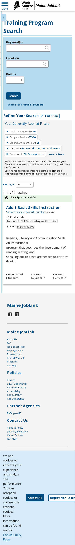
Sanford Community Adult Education (25, 212)
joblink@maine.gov (17, 431)
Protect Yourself (16, 358)
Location (12, 58)
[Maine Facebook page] (10, 314)
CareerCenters (15, 435)
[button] (4, 5)
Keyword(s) (14, 42)
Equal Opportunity (17, 383)
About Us (12, 339)
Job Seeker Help (16, 346)
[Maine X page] (17, 314)
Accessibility (13, 391)
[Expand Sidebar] (3, 17)
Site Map (12, 365)
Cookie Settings (15, 398)
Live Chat (12, 439)
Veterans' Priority (16, 387)
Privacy (11, 380)
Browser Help (14, 354)
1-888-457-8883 (15, 427)
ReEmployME (14, 413)
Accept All (35, 498)
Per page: (9, 184)
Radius (11, 74)
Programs (12, 361)
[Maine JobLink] (37, 5)
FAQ (9, 343)
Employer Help (15, 350)
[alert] (37, 198)
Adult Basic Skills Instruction (33, 207)
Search (13, 96)
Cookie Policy (14, 394)
